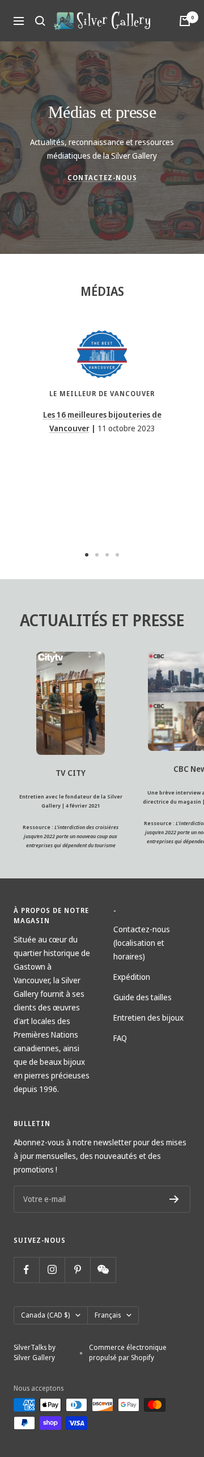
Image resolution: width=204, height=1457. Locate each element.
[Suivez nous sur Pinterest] (77, 1269)
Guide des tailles (142, 997)
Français (108, 1315)
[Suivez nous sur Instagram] (52, 1269)
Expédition (131, 976)
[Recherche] (40, 21)
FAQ (120, 1038)
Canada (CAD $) (45, 1315)
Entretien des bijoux (148, 1017)
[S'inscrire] (174, 1199)
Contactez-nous (102, 177)
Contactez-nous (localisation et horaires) (141, 943)
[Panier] (184, 21)
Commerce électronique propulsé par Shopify (128, 1352)
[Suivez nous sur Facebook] (26, 1269)
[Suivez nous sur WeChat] (103, 1269)
